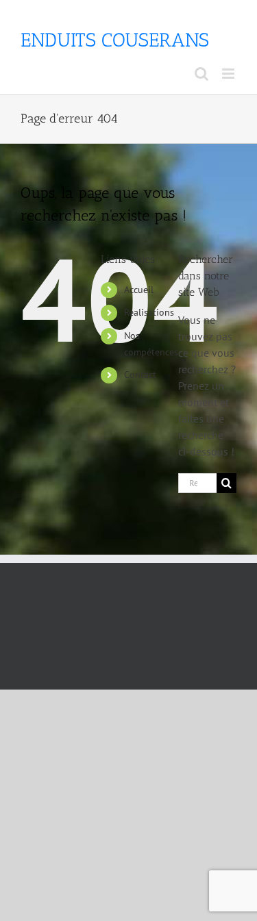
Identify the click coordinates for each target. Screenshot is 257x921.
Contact (140, 374)
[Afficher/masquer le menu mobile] (229, 73)
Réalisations (149, 312)
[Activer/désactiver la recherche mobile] (201, 73)
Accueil (139, 289)
